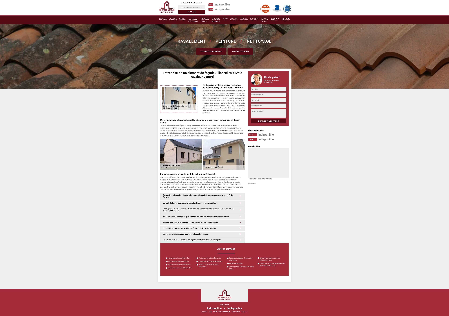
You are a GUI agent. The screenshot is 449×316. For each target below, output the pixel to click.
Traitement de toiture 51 (274, 19)
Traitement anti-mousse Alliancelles (210, 261)
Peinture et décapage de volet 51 (205, 20)
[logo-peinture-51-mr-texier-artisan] (166, 7)
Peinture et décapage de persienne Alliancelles (240, 259)
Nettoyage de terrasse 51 (254, 19)
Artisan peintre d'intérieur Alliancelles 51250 (241, 268)
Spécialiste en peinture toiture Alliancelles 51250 (270, 259)
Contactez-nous (240, 51)
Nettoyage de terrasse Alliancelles (179, 265)
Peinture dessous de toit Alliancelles (179, 268)
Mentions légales (240, 312)
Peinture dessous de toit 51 (264, 20)
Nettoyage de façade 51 (234, 19)
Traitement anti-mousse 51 (285, 20)
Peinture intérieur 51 (173, 19)
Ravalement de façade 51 (163, 19)
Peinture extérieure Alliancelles (178, 261)
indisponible (222, 4)
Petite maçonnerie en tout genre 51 (193, 20)
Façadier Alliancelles (236, 263)
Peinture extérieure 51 (244, 19)
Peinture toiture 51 (182, 19)
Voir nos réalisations (211, 51)
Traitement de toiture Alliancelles (210, 258)
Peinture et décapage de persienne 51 (216, 20)
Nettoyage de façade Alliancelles (178, 258)
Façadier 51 (225, 19)
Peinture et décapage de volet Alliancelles (209, 266)
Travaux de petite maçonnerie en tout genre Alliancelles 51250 (272, 265)
